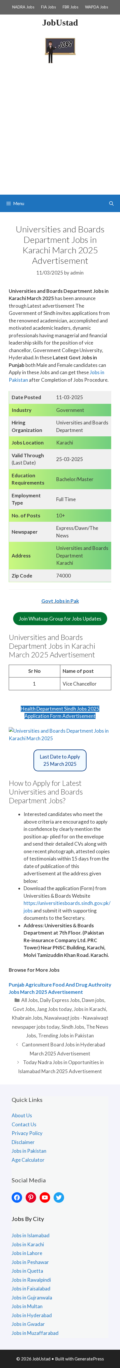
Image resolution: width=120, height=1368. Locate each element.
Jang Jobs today (54, 1009)
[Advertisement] (60, 132)
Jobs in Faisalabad (31, 1288)
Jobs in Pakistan (29, 1151)
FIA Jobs (48, 7)
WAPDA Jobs (96, 7)
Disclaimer (23, 1142)
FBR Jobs (70, 7)
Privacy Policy (27, 1133)
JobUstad (60, 22)
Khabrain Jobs (27, 1018)
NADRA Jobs (23, 7)
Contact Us (24, 1124)
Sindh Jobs (72, 1027)
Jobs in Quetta (27, 1271)
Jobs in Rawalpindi (31, 1280)
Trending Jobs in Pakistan (66, 1035)
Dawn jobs (93, 1000)
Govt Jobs (24, 1009)
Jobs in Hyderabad (32, 1315)
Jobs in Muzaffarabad (35, 1333)
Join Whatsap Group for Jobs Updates (60, 619)
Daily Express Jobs (60, 1000)
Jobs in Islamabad (31, 1235)
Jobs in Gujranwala (32, 1298)
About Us (22, 1115)
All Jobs (29, 1000)
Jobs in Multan (27, 1306)
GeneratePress (89, 1358)
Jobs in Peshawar (30, 1262)
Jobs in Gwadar (28, 1324)
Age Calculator (28, 1160)
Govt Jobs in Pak (60, 601)
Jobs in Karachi (90, 1009)
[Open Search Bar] (111, 203)
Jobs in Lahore (27, 1253)
